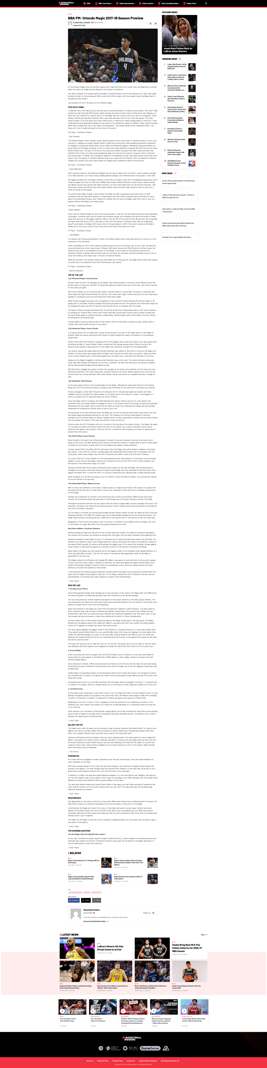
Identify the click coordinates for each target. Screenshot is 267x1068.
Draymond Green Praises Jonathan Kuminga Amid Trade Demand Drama (75, 987)
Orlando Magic (96, 892)
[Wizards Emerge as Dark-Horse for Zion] (192, 142)
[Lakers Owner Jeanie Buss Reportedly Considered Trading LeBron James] (192, 77)
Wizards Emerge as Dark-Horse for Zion (177, 140)
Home (70, 9)
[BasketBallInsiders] (67, 3)
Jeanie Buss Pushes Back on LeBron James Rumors (178, 50)
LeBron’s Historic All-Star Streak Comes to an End (110, 948)
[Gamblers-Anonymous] (166, 1048)
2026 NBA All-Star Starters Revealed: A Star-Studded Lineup (177, 163)
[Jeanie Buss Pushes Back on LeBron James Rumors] (179, 34)
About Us (90, 1061)
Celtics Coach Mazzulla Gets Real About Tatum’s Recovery (176, 98)
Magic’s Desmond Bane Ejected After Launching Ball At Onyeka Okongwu (81, 878)
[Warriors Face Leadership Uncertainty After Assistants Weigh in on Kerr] (192, 88)
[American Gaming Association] (113, 1048)
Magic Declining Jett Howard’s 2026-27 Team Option (128, 878)
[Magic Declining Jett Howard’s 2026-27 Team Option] (152, 879)
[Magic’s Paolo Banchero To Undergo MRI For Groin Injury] (106, 863)
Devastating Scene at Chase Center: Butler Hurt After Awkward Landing (177, 109)
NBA (80, 9)
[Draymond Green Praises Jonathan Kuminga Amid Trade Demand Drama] (77, 971)
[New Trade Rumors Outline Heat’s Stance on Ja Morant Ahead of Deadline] (152, 971)
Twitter (87, 900)
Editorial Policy (102, 1061)
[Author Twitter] (151, 23)
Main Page (87, 892)
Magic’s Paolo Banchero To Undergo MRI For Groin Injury (83, 861)
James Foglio (71, 865)
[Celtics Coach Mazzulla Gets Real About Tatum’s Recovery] (192, 99)
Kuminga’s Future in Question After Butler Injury (175, 131)
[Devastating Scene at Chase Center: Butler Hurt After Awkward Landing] (192, 110)
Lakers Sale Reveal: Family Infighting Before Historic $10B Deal (177, 66)
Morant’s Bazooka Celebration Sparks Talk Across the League (176, 152)
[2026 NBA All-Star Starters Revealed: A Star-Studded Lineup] (192, 163)
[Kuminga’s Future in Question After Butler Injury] (192, 131)
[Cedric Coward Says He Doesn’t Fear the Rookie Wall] (189, 971)
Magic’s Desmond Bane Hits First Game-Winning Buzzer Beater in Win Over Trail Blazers (128, 862)
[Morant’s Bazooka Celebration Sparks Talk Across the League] (192, 152)
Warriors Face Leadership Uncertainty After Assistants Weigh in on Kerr (177, 88)
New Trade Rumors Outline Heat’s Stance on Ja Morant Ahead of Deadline (150, 987)
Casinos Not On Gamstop (148, 1061)
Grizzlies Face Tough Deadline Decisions (176, 237)
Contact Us (131, 1061)
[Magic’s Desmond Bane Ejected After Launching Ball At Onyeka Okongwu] (106, 879)
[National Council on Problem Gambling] (130, 1048)
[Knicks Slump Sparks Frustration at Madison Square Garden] (192, 120)
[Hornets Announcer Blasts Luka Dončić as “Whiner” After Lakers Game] (114, 971)
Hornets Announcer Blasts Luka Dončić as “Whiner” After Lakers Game (112, 987)
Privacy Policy (118, 1061)
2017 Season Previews (75, 892)
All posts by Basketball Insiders (95, 921)
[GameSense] (150, 1048)
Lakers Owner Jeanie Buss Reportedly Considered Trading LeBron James (177, 77)
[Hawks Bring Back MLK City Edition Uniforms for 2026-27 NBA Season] (152, 948)
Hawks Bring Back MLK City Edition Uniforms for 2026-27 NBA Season (187, 947)
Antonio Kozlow (173, 45)
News (75, 9)
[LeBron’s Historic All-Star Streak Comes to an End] (77, 948)
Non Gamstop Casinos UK (170, 1061)
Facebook (75, 900)
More (98, 900)
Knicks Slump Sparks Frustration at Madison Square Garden (176, 120)
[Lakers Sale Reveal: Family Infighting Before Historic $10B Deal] (192, 67)
